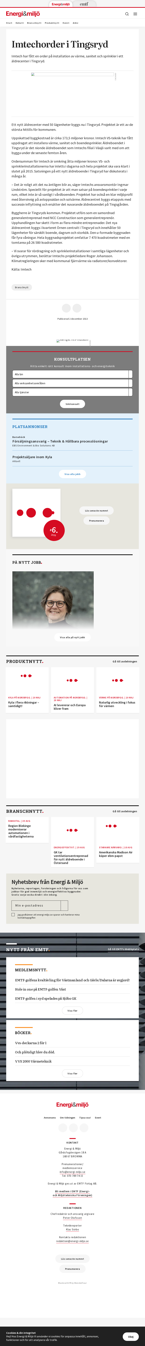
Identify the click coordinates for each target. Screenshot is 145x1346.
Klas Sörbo (72, 1229)
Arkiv (76, 23)
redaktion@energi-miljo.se (72, 1241)
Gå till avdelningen (125, 661)
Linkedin (73, 1127)
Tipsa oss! (85, 1117)
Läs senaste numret (96, 510)
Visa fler (72, 1010)
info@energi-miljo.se (72, 1172)
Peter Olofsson (72, 1217)
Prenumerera (96, 520)
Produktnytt (52, 23)
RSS (84, 1127)
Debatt (20, 23)
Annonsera (50, 1117)
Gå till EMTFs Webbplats (123, 949)
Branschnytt (34, 23)
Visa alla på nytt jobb (72, 637)
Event (66, 23)
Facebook (62, 1127)
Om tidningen (67, 1117)
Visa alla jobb (72, 474)
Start (9, 23)
